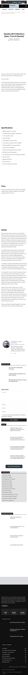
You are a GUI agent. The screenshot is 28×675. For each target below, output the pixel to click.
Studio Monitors (18, 12)
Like (5, 609)
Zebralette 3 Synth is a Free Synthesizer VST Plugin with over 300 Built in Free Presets (17, 429)
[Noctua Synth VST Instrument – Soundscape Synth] (5, 538)
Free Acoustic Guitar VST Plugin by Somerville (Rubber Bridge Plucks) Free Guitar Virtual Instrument (17, 448)
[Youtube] (15, 353)
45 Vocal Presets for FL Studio (16, 636)
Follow (14, 609)
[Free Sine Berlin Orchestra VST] (5, 548)
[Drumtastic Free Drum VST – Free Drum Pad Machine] (5, 529)
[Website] (13, 353)
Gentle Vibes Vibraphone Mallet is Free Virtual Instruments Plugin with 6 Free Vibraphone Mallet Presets (17, 457)
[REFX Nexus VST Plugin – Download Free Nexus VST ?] (5, 631)
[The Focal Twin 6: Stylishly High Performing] (4, 369)
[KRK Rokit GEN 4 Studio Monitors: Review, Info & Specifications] (4, 381)
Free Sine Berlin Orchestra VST (16, 544)
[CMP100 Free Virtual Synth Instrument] (5, 520)
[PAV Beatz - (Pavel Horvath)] (6, 347)
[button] (2, 6)
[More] (18, 360)
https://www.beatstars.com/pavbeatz (17, 344)
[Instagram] (11, 353)
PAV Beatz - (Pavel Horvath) (14, 38)
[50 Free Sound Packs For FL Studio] (5, 624)
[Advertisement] (14, 59)
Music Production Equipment (9, 12)
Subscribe (22, 609)
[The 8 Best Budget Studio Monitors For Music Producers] (4, 375)
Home (2, 12)
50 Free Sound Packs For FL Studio (17, 622)
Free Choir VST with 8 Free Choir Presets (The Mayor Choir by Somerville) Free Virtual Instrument (17, 438)
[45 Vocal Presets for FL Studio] (5, 638)
